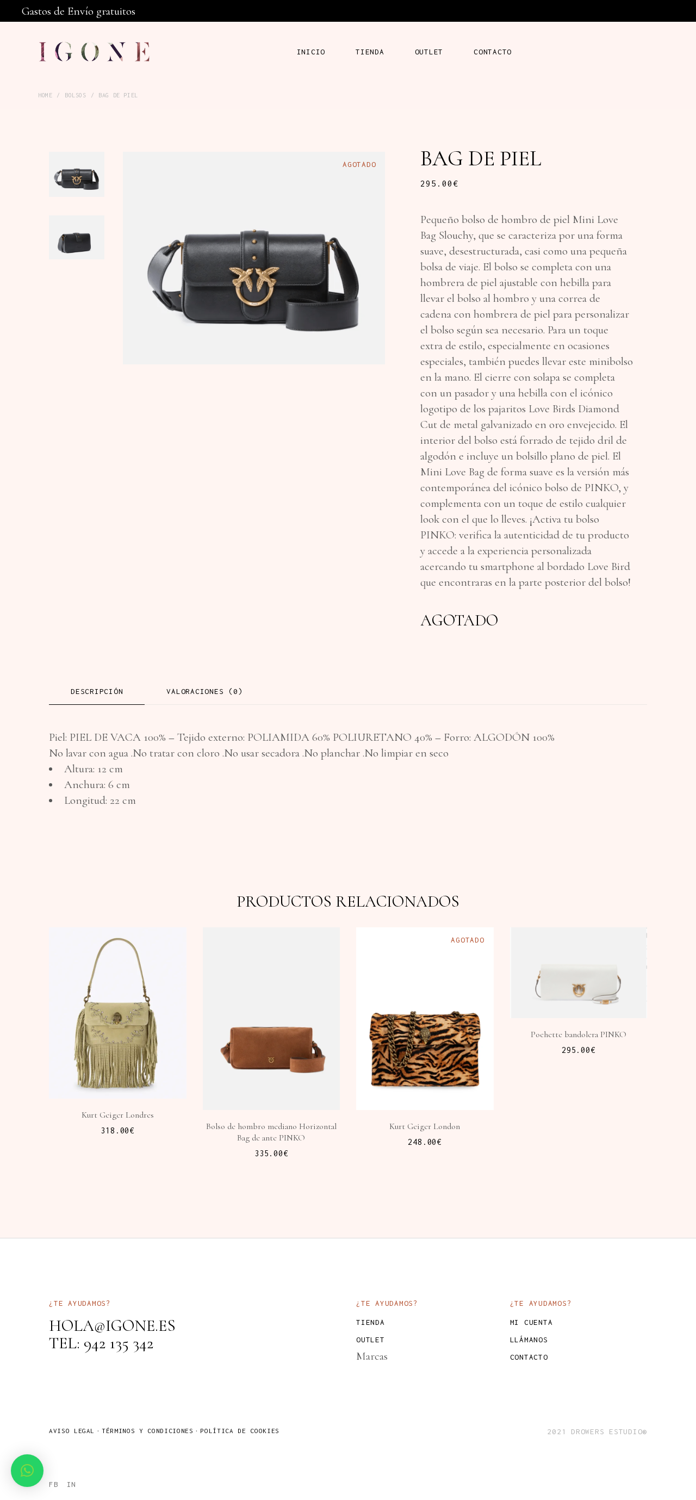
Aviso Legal (72, 1430)
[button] (27, 1470)
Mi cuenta (531, 1322)
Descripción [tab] (97, 691)
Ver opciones (432, 1076)
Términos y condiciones (147, 1430)
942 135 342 (118, 1343)
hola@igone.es (112, 1326)
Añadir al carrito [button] (123, 1061)
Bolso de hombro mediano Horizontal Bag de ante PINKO (271, 1132)
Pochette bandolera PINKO (578, 1034)
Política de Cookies (239, 1430)
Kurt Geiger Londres (118, 1114)
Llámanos (529, 1339)
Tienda (370, 1322)
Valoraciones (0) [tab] (204, 691)
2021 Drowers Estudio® (597, 1431)
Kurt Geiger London (424, 1126)
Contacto (529, 1357)
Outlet (370, 1339)
